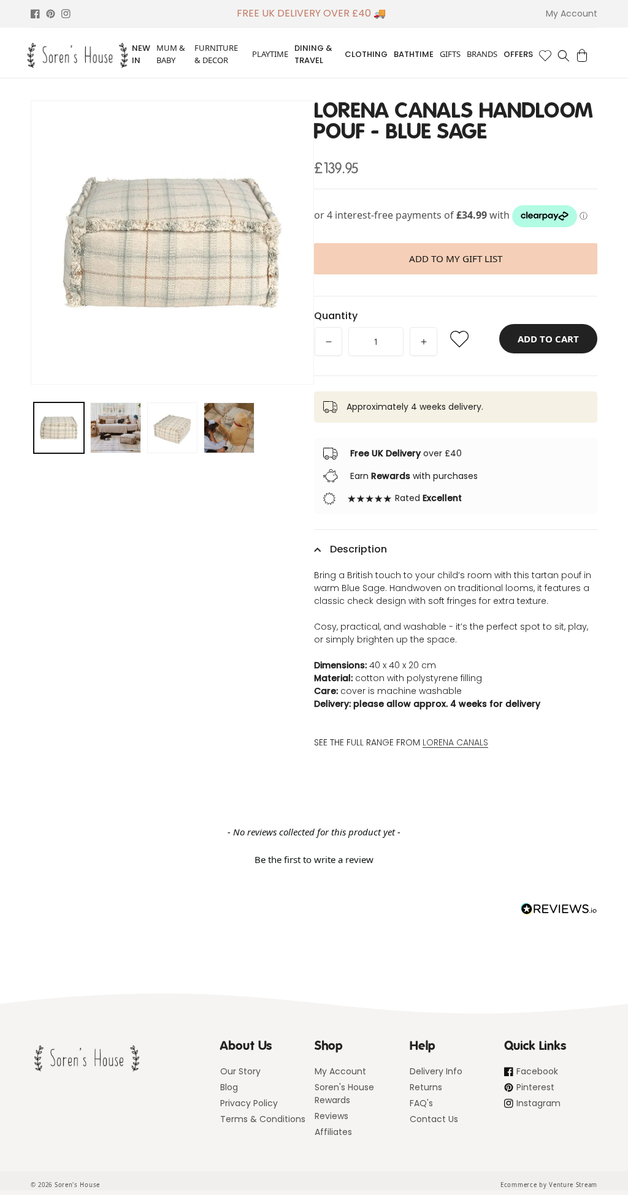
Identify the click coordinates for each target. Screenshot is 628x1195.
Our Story (240, 1071)
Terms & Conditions (262, 1119)
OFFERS (518, 54)
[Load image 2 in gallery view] (115, 427)
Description (358, 549)
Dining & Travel (313, 54)
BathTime (414, 54)
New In (141, 54)
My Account (340, 1071)
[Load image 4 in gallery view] (229, 427)
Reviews (331, 1116)
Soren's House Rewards (344, 1093)
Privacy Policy (249, 1103)
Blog (229, 1087)
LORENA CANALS (455, 742)
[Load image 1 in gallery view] (59, 427)
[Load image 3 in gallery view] (172, 427)
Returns (426, 1087)
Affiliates (333, 1132)
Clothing (366, 54)
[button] (563, 56)
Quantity (336, 316)
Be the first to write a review (314, 859)
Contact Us (434, 1119)
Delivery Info (436, 1071)
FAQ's (421, 1103)
